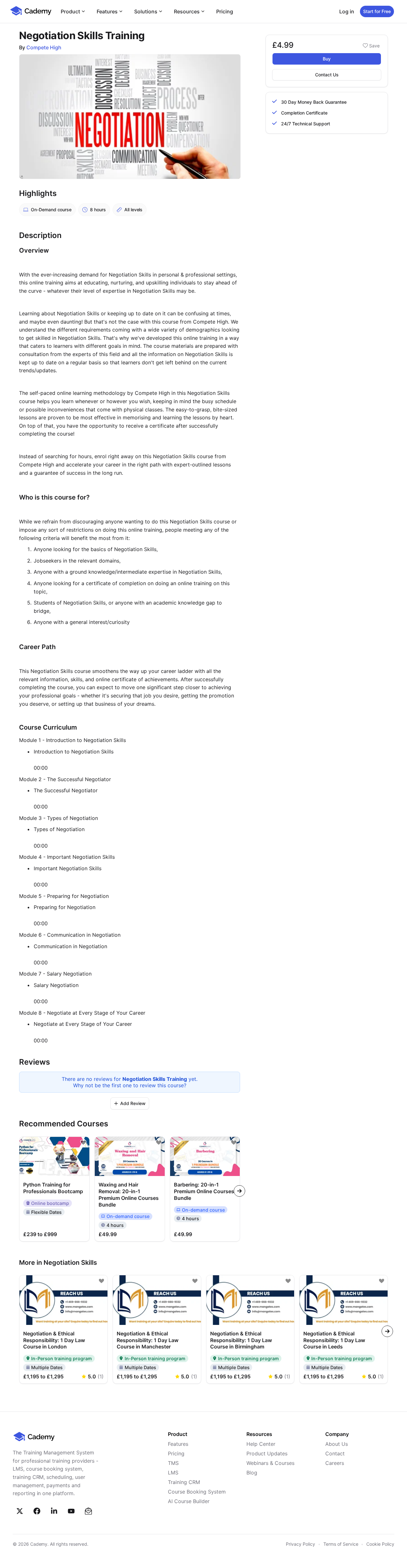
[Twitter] (20, 1511)
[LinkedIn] (54, 1511)
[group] (205, 1188)
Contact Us (327, 74)
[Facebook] (37, 1511)
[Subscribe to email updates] (88, 1511)
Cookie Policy (380, 1544)
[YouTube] (71, 1511)
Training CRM (184, 1482)
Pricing (224, 11)
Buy (327, 58)
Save (374, 45)
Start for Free (377, 11)
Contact (335, 1453)
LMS (173, 1472)
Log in (346, 11)
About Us (336, 1444)
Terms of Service (340, 1544)
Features (107, 11)
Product (70, 11)
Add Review (133, 1103)
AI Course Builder (189, 1501)
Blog (251, 1472)
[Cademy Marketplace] (31, 14)
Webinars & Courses (270, 1463)
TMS (173, 1463)
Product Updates (266, 1453)
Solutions (145, 11)
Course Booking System (197, 1491)
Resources (187, 11)
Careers (334, 1463)
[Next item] (239, 1191)
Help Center (260, 1444)
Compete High (43, 47)
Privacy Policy (300, 1544)
